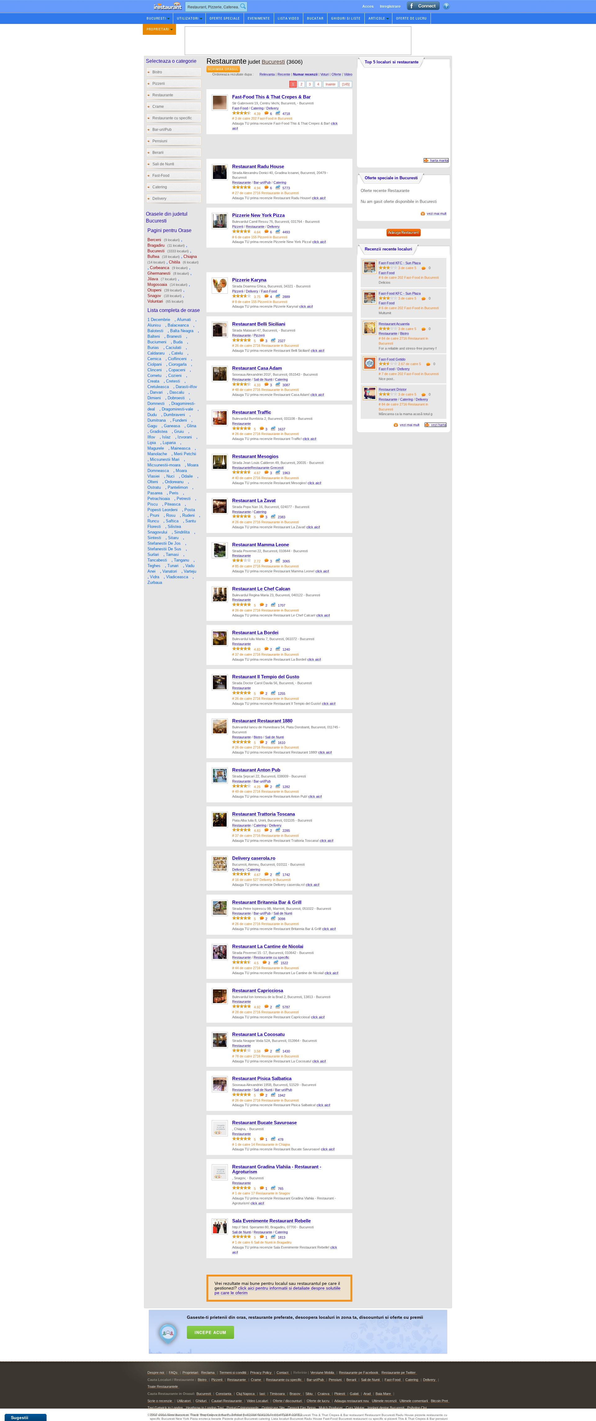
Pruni (154, 515)
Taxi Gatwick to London (165, 1408)
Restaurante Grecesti (267, 468)
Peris (173, 493)
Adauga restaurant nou (351, 1401)
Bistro (157, 72)
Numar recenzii (305, 74)
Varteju (190, 571)
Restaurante (162, 95)
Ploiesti (339, 1394)
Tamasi (172, 554)
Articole (376, 18)
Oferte (336, 74)
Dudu (152, 414)
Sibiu (309, 1394)
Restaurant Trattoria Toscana (263, 814)
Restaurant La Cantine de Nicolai (267, 946)
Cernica (154, 358)
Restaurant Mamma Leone (260, 544)
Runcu (153, 521)
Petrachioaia (158, 498)
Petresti (184, 498)
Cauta (243, 6)
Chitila (174, 262)
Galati (354, 1394)
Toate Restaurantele (162, 1386)
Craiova (323, 1394)
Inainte (331, 84)
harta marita (439, 160)
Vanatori (169, 571)
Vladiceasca (177, 577)
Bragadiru (156, 245)
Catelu (177, 353)
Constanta (223, 1394)
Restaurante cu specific (172, 118)
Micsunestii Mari (164, 459)
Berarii (158, 152)
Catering (159, 187)
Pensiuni (159, 141)
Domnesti (156, 403)
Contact (282, 1372)
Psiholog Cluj (417, 1408)
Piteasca (172, 504)
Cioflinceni (177, 358)
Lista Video (288, 18)
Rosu (170, 515)
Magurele (155, 448)
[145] (346, 84)
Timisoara (277, 1394)
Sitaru (173, 537)
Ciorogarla (178, 364)
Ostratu (154, 487)
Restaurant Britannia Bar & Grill (266, 902)
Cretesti (173, 381)
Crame (158, 106)
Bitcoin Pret (439, 1401)
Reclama (207, 1372)
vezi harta (438, 425)
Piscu (152, 504)
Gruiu (179, 431)
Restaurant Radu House (258, 166)
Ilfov (151, 437)
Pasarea (154, 493)
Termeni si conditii (232, 1372)
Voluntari (155, 301)
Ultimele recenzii (384, 1401)
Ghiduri (201, 1401)
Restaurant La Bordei (255, 632)
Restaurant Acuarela (394, 324)
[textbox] (216, 7)
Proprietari (158, 29)
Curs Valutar (355, 1408)
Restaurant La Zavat (254, 500)
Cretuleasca (158, 386)
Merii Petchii (185, 454)
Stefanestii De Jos (164, 543)
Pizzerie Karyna (249, 279)
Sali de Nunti (163, 164)
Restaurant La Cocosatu (258, 1034)
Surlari (153, 554)
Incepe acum (210, 1332)
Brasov (295, 1394)
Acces (368, 6)
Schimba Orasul (223, 69)
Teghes (153, 565)
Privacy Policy (261, 1372)
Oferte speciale (225, 18)
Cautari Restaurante (226, 1401)
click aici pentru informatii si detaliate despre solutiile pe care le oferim (277, 1290)
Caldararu (156, 353)
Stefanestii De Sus (164, 549)
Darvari (156, 392)
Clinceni (154, 370)
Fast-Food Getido (392, 359)
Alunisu (154, 325)
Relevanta (267, 74)
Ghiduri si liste (346, 18)
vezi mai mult (436, 213)
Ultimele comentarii (414, 1401)
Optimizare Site (273, 1408)
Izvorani (185, 437)
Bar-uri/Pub (162, 129)
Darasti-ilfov (186, 386)
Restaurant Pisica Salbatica (261, 1078)
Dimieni (154, 398)
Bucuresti (156, 18)
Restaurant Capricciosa (257, 990)
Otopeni (154, 290)
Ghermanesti (158, 273)
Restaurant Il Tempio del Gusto (265, 676)
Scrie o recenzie (159, 1401)
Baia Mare (383, 1394)
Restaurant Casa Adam (257, 368)
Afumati (184, 319)
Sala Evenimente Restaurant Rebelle (271, 1220)
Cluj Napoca (245, 1394)
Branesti (174, 336)
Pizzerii (158, 83)
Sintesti (154, 537)
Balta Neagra (181, 330)
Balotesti (155, 330)
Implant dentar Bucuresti (386, 1408)
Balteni (153, 336)
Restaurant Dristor (393, 389)
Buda (178, 342)
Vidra (154, 577)
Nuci (170, 476)
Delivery (159, 198)
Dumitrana (156, 420)
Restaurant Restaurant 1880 (262, 720)
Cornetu (154, 375)
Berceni (154, 239)
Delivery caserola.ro (253, 858)
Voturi (324, 74)
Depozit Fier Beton (302, 1408)
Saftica (172, 521)
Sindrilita (182, 532)
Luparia (169, 442)
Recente (284, 74)
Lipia (151, 442)
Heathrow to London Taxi (205, 1408)
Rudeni (188, 515)
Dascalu (176, 392)
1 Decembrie (158, 319)
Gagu (152, 426)
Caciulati (173, 347)
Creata (153, 381)
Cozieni (175, 375)
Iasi (262, 1394)
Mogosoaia (157, 284)
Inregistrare (390, 6)
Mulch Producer (331, 1408)
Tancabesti (157, 560)
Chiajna (190, 256)
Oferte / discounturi (287, 1401)
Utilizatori (188, 18)
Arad (367, 1394)
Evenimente (259, 18)
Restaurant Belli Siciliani (258, 324)
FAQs (173, 1372)
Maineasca (180, 448)
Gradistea (158, 431)
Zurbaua (154, 582)
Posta (189, 509)
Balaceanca (178, 325)
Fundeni (180, 420)
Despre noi (155, 1372)
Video (348, 74)
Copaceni (177, 370)
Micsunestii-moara (163, 465)
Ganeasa (172, 426)
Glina (191, 426)
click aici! (319, 198)
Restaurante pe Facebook (358, 1372)
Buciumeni (156, 342)
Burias (153, 347)
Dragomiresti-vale (177, 409)
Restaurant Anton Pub (256, 770)
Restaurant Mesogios (255, 456)
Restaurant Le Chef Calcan (261, 588)
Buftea (153, 256)
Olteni (152, 481)
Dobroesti (176, 398)
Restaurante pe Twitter (399, 1372)
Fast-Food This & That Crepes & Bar (271, 96)
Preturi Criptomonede (243, 1408)
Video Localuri (257, 1401)
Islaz (166, 437)
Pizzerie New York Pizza (258, 215)
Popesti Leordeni (162, 509)
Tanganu (181, 560)
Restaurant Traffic (251, 412)
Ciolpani (154, 364)
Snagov (154, 295)
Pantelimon (178, 487)
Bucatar (315, 18)
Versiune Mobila (322, 1372)
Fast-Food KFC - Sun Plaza (400, 263)
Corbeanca (159, 267)
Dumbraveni (174, 414)
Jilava (152, 279)
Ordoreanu (174, 481)
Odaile (187, 476)
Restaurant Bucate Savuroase (264, 1122)
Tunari (172, 565)
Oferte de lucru (411, 18)
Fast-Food (160, 175)
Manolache (157, 454)
